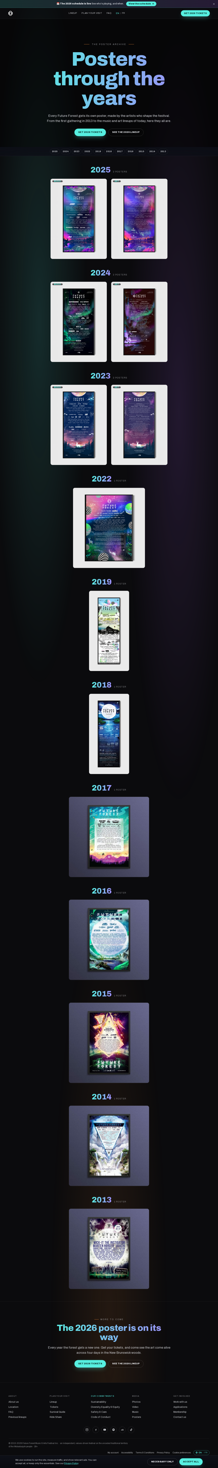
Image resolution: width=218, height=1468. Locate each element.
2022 (87, 151)
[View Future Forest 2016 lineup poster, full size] (109, 940)
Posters (136, 1417)
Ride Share (56, 1417)
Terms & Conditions (145, 1452)
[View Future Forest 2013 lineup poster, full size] (109, 1249)
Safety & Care (99, 1412)
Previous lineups (17, 1417)
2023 (76, 151)
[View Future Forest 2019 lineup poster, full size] (109, 631)
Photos (136, 1402)
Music (135, 1412)
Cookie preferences (182, 1452)
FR (123, 13)
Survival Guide (57, 1412)
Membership (179, 1412)
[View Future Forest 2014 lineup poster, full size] (109, 1146)
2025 (55, 151)
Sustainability (98, 1402)
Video (135, 1407)
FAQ (109, 13)
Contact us (179, 1417)
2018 (109, 151)
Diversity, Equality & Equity (105, 1407)
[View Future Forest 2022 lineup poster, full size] (109, 528)
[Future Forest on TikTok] (131, 1430)
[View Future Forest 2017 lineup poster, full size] (109, 837)
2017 (120, 151)
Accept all (191, 1461)
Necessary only (162, 1461)
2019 (98, 151)
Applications (180, 1407)
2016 (130, 151)
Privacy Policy (163, 1452)
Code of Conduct (101, 1417)
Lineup (73, 13)
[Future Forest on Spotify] (113, 1430)
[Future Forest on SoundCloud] (122, 1430)
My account (113, 1452)
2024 (65, 151)
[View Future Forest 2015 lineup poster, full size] (109, 1043)
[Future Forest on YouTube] (104, 1430)
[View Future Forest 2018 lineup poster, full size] (109, 734)
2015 (141, 151)
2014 (152, 151)
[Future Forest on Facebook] (95, 1430)
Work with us (180, 1402)
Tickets (54, 1407)
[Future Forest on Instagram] (87, 1430)
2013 (163, 151)
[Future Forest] (10, 13)
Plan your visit (92, 13)
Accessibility (127, 1452)
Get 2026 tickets (195, 13)
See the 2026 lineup (126, 132)
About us (14, 1402)
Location (13, 1407)
